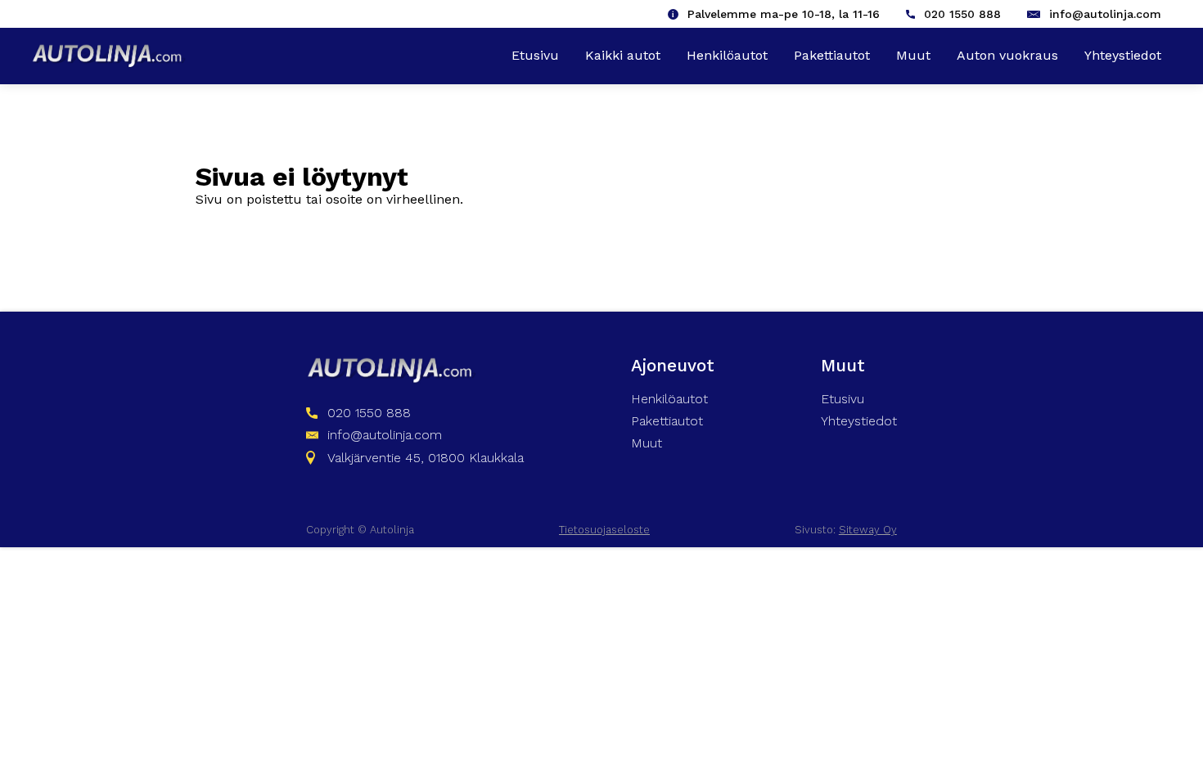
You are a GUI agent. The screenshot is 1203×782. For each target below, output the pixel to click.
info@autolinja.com (1105, 14)
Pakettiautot (832, 55)
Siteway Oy (868, 530)
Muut (913, 55)
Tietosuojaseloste (604, 530)
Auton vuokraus (1007, 55)
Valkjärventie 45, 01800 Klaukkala (425, 457)
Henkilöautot (727, 55)
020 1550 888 (962, 14)
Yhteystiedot (1122, 55)
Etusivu (535, 55)
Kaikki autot (622, 55)
